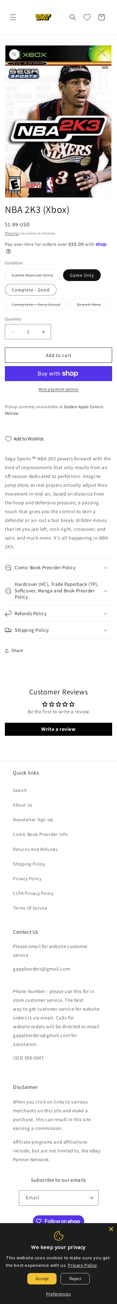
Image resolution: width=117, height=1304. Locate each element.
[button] (13, 17)
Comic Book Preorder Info (40, 834)
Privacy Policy (27, 879)
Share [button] (17, 650)
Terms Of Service (30, 908)
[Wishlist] (87, 17)
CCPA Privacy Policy (33, 893)
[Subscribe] (91, 1198)
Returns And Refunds (35, 849)
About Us (22, 805)
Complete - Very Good (39, 305)
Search (20, 790)
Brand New (92, 305)
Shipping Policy (29, 864)
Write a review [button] (58, 729)
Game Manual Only (36, 276)
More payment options (59, 389)
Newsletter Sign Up (33, 819)
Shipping (12, 233)
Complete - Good (31, 290)
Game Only (82, 275)
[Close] (111, 1229)
